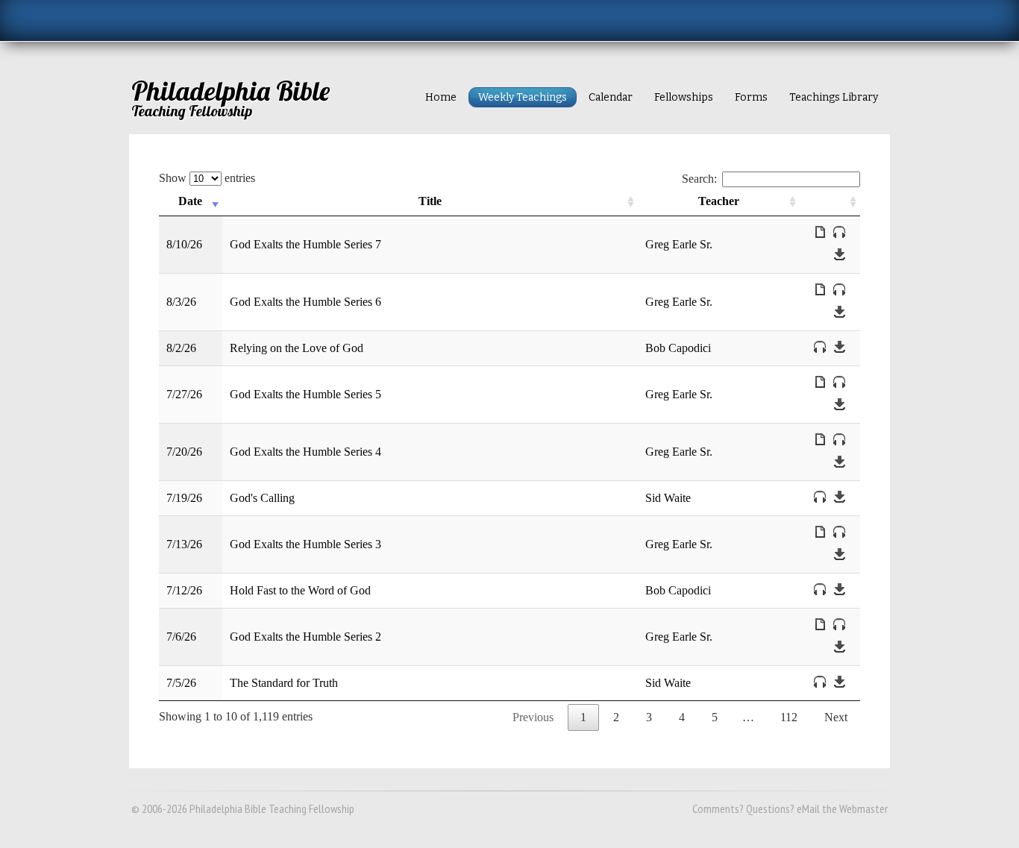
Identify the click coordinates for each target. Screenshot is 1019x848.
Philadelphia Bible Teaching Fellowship (271, 808)
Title (430, 201)
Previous (533, 717)
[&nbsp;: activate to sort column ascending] (830, 201)
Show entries (207, 178)
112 (788, 717)
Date (190, 201)
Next (835, 717)
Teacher (718, 201)
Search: (699, 178)
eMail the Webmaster (842, 808)
